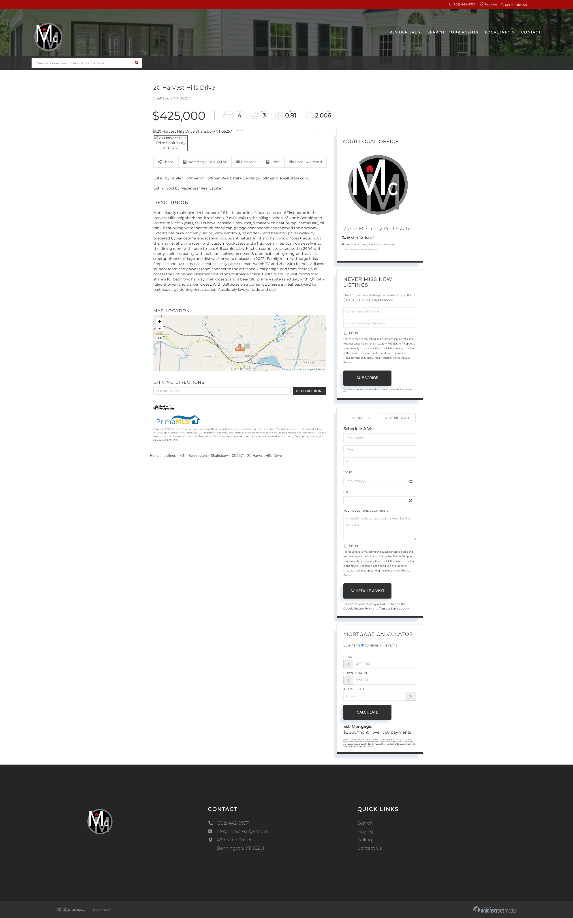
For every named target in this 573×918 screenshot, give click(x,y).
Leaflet (286, 369)
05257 (237, 455)
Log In (509, 4)
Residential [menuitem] (403, 32)
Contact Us (351, 249)
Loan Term (351, 645)
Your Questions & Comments (365, 510)
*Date (347, 472)
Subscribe (367, 378)
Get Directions (309, 391)
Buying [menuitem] (365, 831)
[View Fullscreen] (159, 338)
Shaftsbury (219, 455)
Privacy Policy (363, 609)
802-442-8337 (360, 237)
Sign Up (522, 4)
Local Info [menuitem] (498, 32)
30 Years (371, 645)
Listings (169, 455)
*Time (347, 491)
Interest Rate (354, 689)
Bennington (197, 455)
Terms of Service (389, 609)
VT (182, 455)
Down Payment (355, 672)
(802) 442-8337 (464, 4)
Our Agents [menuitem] (464, 32)
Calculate (367, 712)
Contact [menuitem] (531, 32)
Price (347, 656)
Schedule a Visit (398, 418)
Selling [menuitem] (364, 840)
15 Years (390, 645)
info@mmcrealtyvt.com (242, 831)
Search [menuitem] (436, 32)
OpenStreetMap (303, 369)
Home (154, 455)
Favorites (490, 4)
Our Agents (369, 249)
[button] (137, 63)
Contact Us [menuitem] (369, 848)
